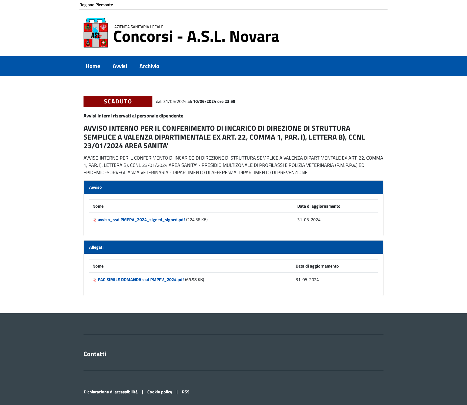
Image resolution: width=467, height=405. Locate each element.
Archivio (149, 66)
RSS (185, 392)
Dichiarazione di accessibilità (111, 392)
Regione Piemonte (96, 4)
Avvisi (120, 66)
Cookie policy (159, 392)
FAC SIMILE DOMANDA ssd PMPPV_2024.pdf (141, 279)
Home (93, 66)
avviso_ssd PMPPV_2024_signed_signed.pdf (141, 219)
